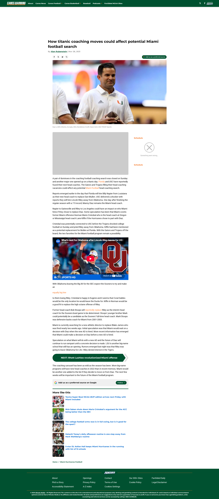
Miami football (92, 188)
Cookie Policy (135, 482)
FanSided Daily (158, 478)
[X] (200, 3)
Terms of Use (111, 482)
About (30, 3)
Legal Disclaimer (159, 482)
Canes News (41, 3)
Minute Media (40, 492)
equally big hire (59, 292)
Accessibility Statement (63, 486)
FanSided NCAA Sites (113, 3)
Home (55, 462)
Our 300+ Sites (136, 478)
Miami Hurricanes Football (71, 462)
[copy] (66, 56)
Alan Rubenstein (59, 51)
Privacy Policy (89, 482)
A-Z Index (87, 486)
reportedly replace (93, 310)
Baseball (86, 3)
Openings (87, 478)
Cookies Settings (112, 486)
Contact (108, 478)
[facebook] (204, 3)
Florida (102, 181)
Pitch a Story (58, 482)
